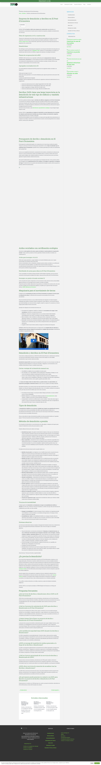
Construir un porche (73, 52)
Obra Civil (70, 25)
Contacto (89, 4)
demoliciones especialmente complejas (41, 107)
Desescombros (71, 17)
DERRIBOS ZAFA (36, 50)
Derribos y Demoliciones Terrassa (49, 703)
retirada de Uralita (22, 568)
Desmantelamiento (72, 20)
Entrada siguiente (55, 690)
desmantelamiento (50, 395)
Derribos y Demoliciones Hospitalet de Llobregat (24, 703)
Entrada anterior (23, 690)
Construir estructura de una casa (73, 63)
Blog (84, 4)
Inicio (61, 4)
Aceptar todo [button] (97, 763)
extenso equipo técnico (24, 41)
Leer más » (69, 46)
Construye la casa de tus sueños (73, 42)
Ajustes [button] (92, 763)
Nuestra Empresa (78, 4)
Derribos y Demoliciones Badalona (37, 703)
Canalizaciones (71, 14)
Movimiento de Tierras (73, 22)
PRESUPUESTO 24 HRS (44, 1)
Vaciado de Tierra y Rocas (74, 30)
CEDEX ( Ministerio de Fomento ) (29, 287)
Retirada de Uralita (68, 4)
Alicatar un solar (72, 73)
